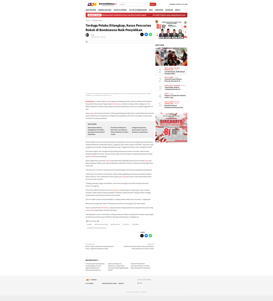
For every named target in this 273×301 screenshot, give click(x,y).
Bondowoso (90, 101)
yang (108, 101)
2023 (148, 104)
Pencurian (126, 224)
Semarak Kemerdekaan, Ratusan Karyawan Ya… (173, 80)
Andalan (89, 224)
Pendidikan (176, 85)
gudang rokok (115, 224)
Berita (167, 68)
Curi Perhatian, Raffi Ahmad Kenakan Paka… (175, 73)
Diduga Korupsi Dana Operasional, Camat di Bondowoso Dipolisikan (140, 130)
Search (153, 4)
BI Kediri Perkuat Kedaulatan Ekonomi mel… (174, 106)
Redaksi (121, 283)
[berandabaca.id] (102, 4)
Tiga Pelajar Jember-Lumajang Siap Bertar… (173, 88)
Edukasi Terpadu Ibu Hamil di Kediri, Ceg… (175, 96)
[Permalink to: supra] (88, 36)
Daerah (171, 68)
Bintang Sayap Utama (101, 224)
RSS (141, 283)
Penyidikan (135, 224)
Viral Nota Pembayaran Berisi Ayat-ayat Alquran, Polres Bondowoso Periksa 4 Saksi (139, 246)
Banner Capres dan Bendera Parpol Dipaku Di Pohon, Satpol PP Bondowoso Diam (100, 246)
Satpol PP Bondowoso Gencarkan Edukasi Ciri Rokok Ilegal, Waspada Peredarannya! (140, 266)
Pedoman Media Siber (109, 283)
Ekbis (171, 85)
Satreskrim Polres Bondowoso (96, 228)
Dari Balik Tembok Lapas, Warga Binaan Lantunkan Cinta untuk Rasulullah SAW (170, 15)
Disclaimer (89, 283)
